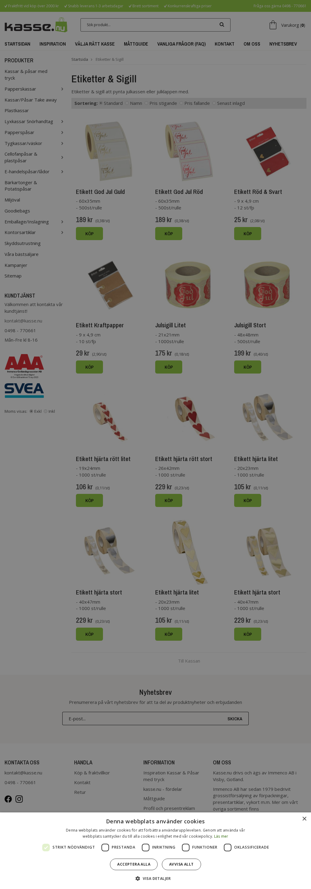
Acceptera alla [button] (133, 864)
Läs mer (221, 836)
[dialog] (155, 850)
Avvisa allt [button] (181, 864)
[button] (155, 878)
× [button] (304, 819)
